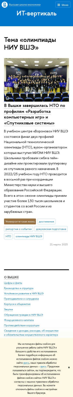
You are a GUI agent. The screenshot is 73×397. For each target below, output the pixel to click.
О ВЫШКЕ (11, 277)
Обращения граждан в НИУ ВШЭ (23, 315)
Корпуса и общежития (17, 304)
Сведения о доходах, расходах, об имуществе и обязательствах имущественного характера (31, 332)
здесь (26, 362)
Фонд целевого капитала (19, 320)
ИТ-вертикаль (37, 13)
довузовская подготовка (51, 229)
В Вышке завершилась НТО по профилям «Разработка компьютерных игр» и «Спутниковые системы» (34, 114)
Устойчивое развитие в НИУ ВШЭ (24, 293)
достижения (46, 221)
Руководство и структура (18, 288)
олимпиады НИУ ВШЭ (29, 236)
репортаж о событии (19, 229)
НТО (8, 236)
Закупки (8, 309)
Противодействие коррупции (21, 325)
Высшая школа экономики (25, 4)
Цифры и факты (13, 283)
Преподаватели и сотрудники (21, 298)
